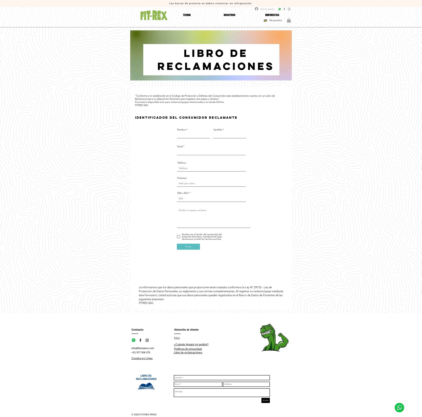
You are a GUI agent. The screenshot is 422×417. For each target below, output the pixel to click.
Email (180, 146)
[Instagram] (289, 9)
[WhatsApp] (279, 9)
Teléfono (181, 163)
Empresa (181, 178)
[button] (289, 20)
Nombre (181, 129)
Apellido (217, 129)
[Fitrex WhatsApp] (134, 340)
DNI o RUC (183, 193)
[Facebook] (284, 9)
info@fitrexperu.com (143, 348)
